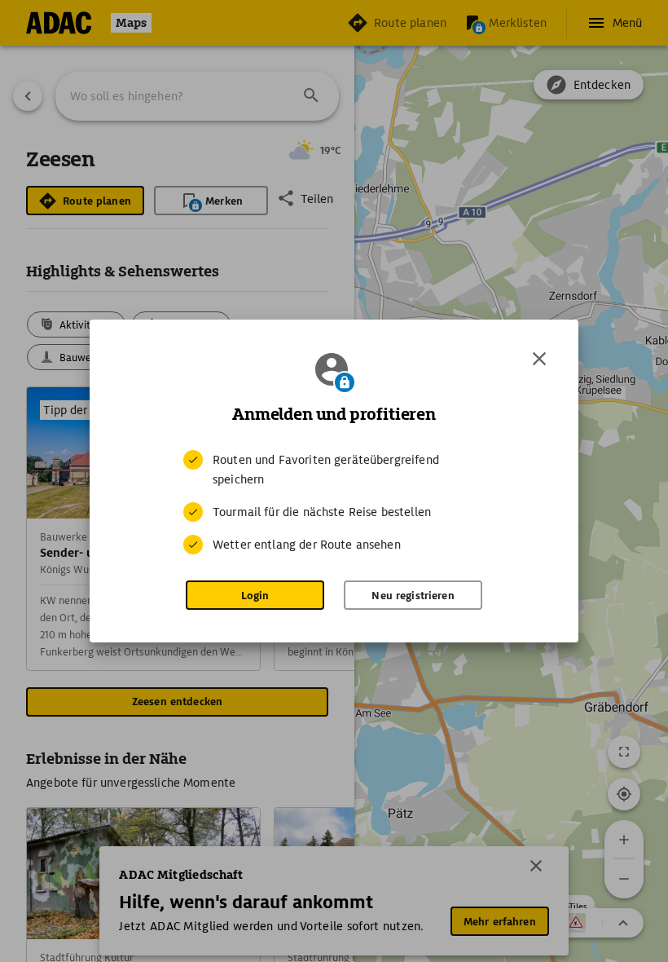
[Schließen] (539, 358)
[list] (334, 502)
